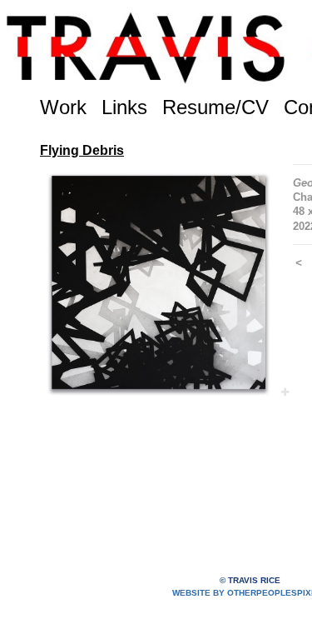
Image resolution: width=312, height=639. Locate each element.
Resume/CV (215, 107)
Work (63, 107)
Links (124, 107)
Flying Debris (82, 150)
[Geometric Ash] (158, 282)
